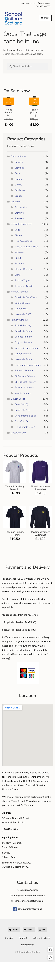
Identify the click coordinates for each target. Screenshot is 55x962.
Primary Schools (19, 319)
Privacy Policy (27, 944)
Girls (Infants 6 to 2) (25, 427)
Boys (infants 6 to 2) (25, 415)
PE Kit (18, 257)
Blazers (18, 235)
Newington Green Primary (28, 365)
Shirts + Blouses (23, 269)
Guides (18, 184)
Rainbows (20, 190)
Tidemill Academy (24, 387)
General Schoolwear (21, 224)
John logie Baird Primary (27, 348)
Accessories (21, 207)
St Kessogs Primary (25, 376)
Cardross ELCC (22, 303)
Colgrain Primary (23, 342)
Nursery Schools (19, 291)
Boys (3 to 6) (21, 404)
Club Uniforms (18, 156)
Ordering (9, 938)
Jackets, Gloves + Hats (26, 246)
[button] (14, 929)
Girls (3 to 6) (21, 421)
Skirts (18, 274)
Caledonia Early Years (26, 297)
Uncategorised (18, 432)
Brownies (19, 167)
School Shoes (18, 398)
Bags (17, 229)
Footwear (19, 218)
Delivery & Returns (41, 938)
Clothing (19, 212)
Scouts (18, 196)
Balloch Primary (23, 325)
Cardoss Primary (23, 336)
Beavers (19, 162)
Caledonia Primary (24, 331)
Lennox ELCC (22, 308)
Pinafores (19, 263)
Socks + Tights (22, 280)
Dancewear (16, 201)
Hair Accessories (23, 241)
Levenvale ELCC (23, 314)
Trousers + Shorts (24, 286)
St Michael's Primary (25, 382)
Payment (23, 938)
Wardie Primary (23, 393)
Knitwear (19, 252)
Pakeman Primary (24, 370)
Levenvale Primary (24, 359)
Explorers (19, 179)
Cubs (17, 173)
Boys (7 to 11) (22, 410)
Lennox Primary (23, 353)
